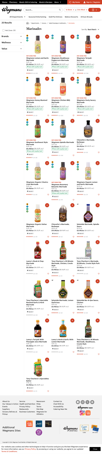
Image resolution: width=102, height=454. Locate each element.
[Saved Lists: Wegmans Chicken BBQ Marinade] (73, 115)
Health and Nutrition (27, 404)
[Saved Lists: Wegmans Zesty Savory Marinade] (99, 115)
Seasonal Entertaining (37, 17)
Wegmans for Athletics (41, 413)
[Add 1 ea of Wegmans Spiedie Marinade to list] (72, 121)
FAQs (38, 404)
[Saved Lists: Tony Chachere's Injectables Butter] (48, 391)
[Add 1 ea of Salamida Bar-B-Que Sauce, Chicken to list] (98, 281)
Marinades (71, 23)
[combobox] (43, 10)
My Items (76, 2)
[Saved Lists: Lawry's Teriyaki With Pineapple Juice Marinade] (48, 352)
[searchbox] (42, 10)
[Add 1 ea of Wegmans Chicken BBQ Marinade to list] (72, 79)
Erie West (81, 10)
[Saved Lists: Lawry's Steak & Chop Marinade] (48, 273)
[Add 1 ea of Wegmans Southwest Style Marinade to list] (47, 121)
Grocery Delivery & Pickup (9, 413)
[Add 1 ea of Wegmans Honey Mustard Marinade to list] (47, 79)
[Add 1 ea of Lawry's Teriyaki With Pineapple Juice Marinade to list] (47, 320)
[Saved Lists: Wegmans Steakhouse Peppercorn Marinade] (73, 73)
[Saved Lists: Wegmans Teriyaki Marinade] (99, 73)
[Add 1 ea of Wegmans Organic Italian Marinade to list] (47, 205)
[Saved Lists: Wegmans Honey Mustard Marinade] (48, 115)
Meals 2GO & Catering (28, 2)
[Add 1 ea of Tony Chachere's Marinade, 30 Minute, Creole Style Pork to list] (98, 242)
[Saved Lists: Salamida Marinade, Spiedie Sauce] (99, 236)
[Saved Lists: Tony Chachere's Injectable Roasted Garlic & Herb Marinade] (48, 315)
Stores (4, 2)
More (56, 2)
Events (4, 407)
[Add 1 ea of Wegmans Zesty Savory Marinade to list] (98, 79)
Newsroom (40, 401)
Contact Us (57, 401)
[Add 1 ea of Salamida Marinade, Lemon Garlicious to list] (72, 281)
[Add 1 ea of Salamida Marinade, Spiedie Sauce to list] (98, 205)
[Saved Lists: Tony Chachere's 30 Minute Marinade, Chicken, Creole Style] (73, 275)
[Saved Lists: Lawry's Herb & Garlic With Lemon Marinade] (73, 352)
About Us (6, 401)
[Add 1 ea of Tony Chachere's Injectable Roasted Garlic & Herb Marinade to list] (47, 281)
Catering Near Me (60, 409)
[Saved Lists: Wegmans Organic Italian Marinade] (48, 236)
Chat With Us (58, 404)
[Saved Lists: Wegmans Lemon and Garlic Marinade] (48, 73)
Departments (35, 23)
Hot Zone (10, 30)
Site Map (39, 409)
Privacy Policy (24, 407)
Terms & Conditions (9, 451)
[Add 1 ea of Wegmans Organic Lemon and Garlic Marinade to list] (98, 163)
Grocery (44, 23)
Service (22, 401)
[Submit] (60, 10)
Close (95, 449)
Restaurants (24, 409)
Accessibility (58, 407)
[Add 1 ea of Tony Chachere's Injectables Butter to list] (47, 360)
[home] (27, 23)
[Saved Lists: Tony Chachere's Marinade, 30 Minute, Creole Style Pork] (99, 273)
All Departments (16, 17)
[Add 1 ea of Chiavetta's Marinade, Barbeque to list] (98, 121)
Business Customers (27, 412)
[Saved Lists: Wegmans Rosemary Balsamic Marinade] (73, 199)
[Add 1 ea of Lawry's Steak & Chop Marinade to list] (47, 242)
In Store (69, 10)
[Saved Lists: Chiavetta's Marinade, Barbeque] (99, 152)
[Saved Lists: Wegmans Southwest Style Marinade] (48, 157)
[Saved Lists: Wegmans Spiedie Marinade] (73, 155)
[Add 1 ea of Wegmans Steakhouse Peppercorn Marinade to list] (72, 37)
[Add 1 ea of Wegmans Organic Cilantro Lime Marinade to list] (47, 163)
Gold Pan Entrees (55, 17)
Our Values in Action (10, 404)
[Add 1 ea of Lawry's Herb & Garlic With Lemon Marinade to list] (72, 320)
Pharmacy (13, 2)
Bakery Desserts (71, 17)
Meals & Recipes (45, 2)
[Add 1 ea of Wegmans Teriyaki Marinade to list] (98, 37)
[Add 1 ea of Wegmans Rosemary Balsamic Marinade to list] (72, 163)
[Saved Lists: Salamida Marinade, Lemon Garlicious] (73, 313)
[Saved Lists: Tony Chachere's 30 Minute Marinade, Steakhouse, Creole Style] (99, 354)
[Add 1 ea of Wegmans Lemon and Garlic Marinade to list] (47, 37)
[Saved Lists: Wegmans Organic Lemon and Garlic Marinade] (99, 194)
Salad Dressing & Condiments (57, 23)
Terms (38, 407)
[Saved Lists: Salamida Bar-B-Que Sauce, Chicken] (99, 313)
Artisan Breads (87, 17)
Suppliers (6, 409)
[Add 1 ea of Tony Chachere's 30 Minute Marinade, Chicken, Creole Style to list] (72, 242)
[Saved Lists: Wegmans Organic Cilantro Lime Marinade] (48, 194)
